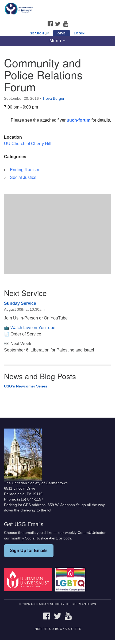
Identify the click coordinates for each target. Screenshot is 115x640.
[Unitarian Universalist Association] (29, 579)
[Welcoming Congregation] (71, 579)
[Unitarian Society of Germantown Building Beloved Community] (57, 9)
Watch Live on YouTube (32, 327)
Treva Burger (53, 98)
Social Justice (23, 177)
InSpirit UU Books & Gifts (57, 628)
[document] (57, 228)
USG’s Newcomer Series (25, 386)
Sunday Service (20, 303)
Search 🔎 (39, 33)
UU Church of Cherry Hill (27, 143)
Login (79, 33)
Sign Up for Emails (29, 550)
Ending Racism (24, 169)
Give (61, 33)
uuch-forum (79, 120)
